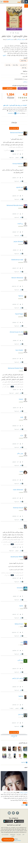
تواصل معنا (19, 834)
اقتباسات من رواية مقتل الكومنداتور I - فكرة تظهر (15, 105)
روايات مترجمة (15, 64)
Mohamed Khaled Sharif (9, 751)
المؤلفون (12, 836)
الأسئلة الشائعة (12, 834)
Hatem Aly (20, 751)
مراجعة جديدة (13, 128)
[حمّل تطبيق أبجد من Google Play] (8, 821)
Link (17, 153)
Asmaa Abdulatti (15, 751)
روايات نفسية (8, 64)
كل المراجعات (14, 736)
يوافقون (17, 157)
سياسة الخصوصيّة (18, 840)
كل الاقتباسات (11, 113)
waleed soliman (9, 758)
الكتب (23, 834)
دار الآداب (25, 82)
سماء (21, 758)
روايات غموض (23, 60)
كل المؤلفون (23, 804)
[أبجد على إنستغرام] (9, 813)
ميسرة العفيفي (9, 39)
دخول (1, 1)
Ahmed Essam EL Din (4, 758)
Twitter (13, 32)
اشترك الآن (9, 88)
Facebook (15, 32)
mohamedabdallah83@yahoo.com (4, 751)
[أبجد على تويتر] (13, 813)
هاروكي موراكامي (21, 39)
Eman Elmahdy (25, 751)
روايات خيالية (24, 67)
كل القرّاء (23, 762)
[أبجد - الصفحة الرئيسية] (19, 1)
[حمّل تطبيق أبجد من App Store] (19, 821)
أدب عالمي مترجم (23, 64)
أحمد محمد (25, 758)
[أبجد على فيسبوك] (17, 813)
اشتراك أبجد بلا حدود (5, 834)
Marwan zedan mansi (15, 758)
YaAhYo (18, 113)
